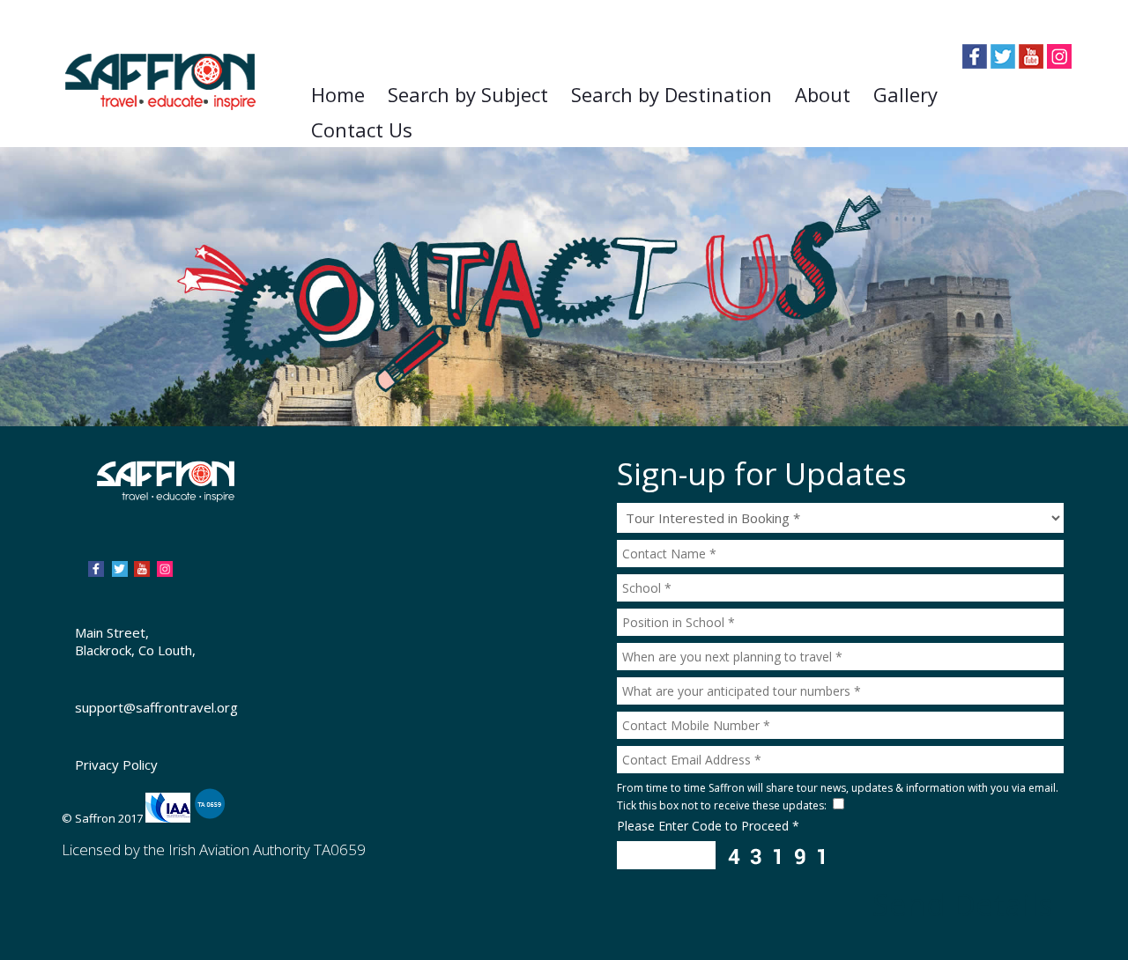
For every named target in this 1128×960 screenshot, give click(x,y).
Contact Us (361, 129)
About (822, 94)
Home (338, 94)
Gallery (905, 94)
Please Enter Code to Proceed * (708, 825)
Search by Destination (671, 94)
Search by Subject (468, 94)
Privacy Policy (116, 764)
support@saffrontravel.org (156, 707)
